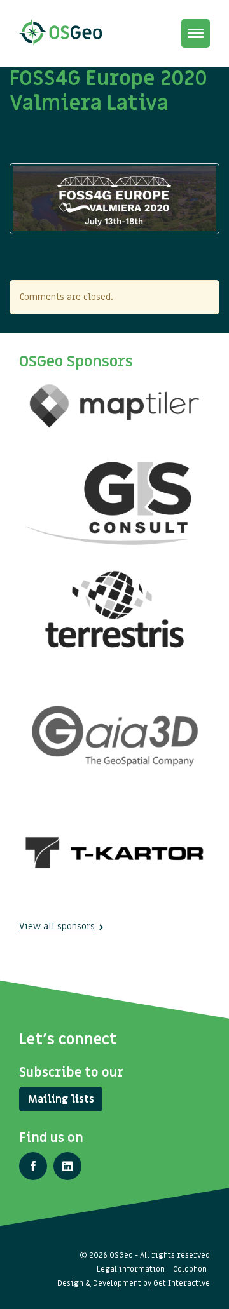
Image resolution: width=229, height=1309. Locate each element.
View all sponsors (57, 926)
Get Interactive (181, 1283)
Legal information (131, 1269)
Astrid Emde (47, 146)
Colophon (190, 1269)
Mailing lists (61, 1099)
